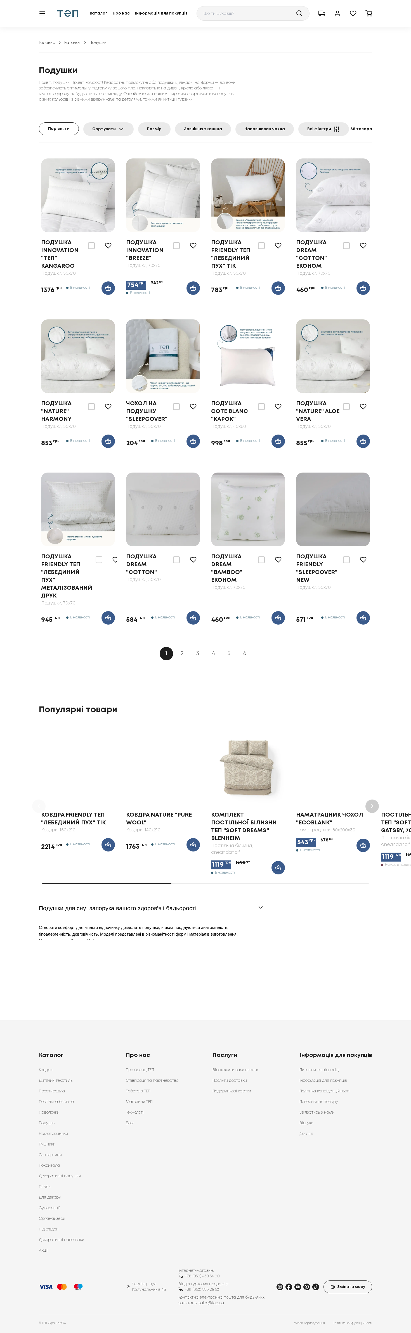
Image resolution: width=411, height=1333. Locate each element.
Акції (43, 1250)
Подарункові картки (231, 1091)
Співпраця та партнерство (152, 1080)
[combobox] (253, 13)
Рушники (47, 1144)
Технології (135, 1112)
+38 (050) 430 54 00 (202, 1276)
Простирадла (52, 1091)
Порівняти (59, 129)
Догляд (306, 1133)
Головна (47, 42)
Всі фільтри (319, 129)
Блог (130, 1123)
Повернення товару (318, 1102)
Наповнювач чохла (264, 129)
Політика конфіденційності (324, 1091)
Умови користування (309, 1323)
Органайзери (52, 1218)
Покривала (49, 1165)
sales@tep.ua (211, 1303)
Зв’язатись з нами (316, 1112)
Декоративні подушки (60, 1176)
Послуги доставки (229, 1080)
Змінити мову (351, 1287)
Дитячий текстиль (55, 1080)
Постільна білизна (56, 1102)
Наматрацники (53, 1133)
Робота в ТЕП (138, 1091)
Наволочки (49, 1112)
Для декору (50, 1197)
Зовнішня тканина (203, 129)
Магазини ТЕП (139, 1102)
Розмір (154, 129)
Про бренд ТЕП (140, 1070)
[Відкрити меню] (42, 13)
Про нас (121, 13)
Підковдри (48, 1229)
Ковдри (46, 1070)
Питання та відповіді (319, 1070)
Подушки (47, 1123)
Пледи (45, 1187)
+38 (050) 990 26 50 (202, 1289)
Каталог (98, 13)
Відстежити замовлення (235, 1070)
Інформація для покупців (161, 13)
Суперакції (49, 1208)
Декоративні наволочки (61, 1240)
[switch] (91, 245)
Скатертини (50, 1155)
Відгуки (306, 1123)
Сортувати (104, 129)
